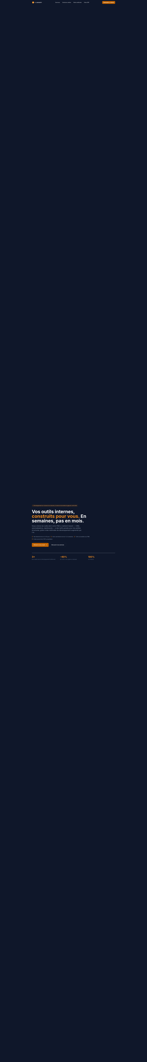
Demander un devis (108, 2)
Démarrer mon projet (39, 544)
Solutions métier (66, 2)
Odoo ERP (86, 2)
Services (57, 2)
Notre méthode (78, 2)
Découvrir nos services (57, 544)
